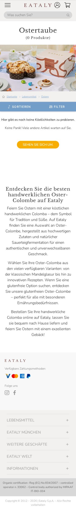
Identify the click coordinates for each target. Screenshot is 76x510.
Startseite (12, 96)
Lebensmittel (29, 96)
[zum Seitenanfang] (65, 502)
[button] (57, 5)
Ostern (45, 96)
